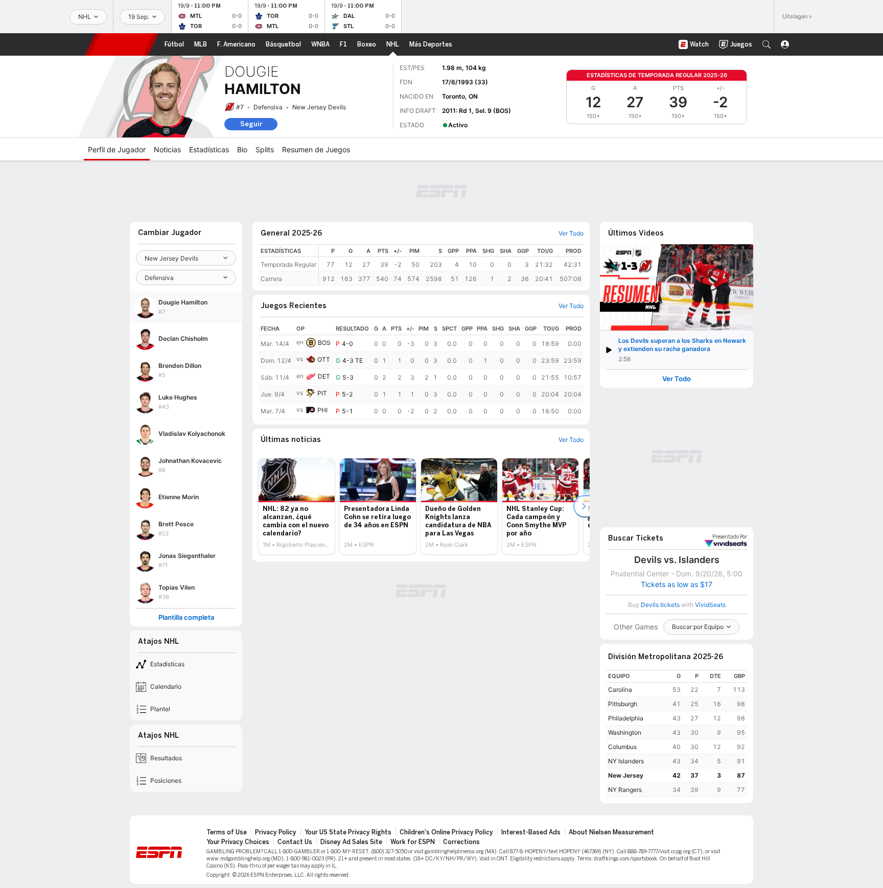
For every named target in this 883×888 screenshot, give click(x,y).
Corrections (461, 842)
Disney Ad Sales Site (351, 842)
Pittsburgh (622, 704)
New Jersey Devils (319, 107)
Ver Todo (676, 379)
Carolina (620, 689)
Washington (624, 732)
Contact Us (294, 842)
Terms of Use (226, 832)
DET (324, 376)
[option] (297, 506)
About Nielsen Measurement (611, 832)
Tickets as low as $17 (676, 584)
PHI (322, 410)
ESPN (121, 44)
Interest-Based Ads (531, 832)
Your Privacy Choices (237, 842)
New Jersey (625, 775)
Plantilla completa (186, 617)
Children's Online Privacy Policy (446, 832)
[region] (451, 265)
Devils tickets (660, 605)
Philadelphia (625, 718)
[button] (766, 44)
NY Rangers (625, 789)
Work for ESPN (412, 842)
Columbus (622, 747)
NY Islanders (626, 761)
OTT (323, 359)
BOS (324, 342)
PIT (322, 393)
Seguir (251, 124)
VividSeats (729, 537)
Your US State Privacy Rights (348, 832)
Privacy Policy (275, 832)
